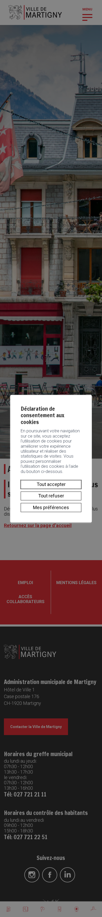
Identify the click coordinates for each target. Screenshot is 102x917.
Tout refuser (51, 496)
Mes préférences (51, 507)
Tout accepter (51, 484)
